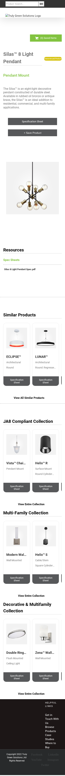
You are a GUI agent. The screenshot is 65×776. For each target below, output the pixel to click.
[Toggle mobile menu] (58, 16)
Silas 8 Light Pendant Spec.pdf (20, 269)
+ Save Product (32, 132)
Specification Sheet (32, 121)
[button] (32, 188)
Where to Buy (50, 745)
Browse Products (50, 729)
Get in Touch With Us (52, 719)
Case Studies (49, 737)
